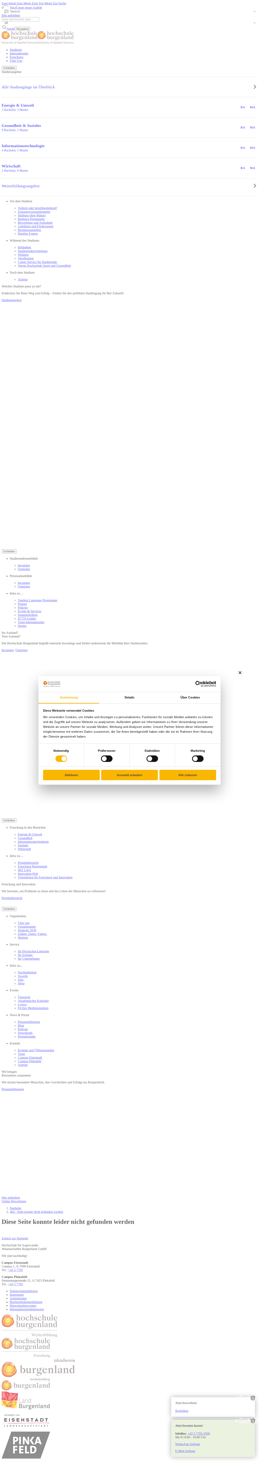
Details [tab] (130, 697)
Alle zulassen (187, 775)
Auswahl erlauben (129, 775)
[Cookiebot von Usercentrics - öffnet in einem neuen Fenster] (198, 684)
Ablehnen (71, 775)
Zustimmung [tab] (69, 697)
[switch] (107, 758)
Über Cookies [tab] (190, 697)
